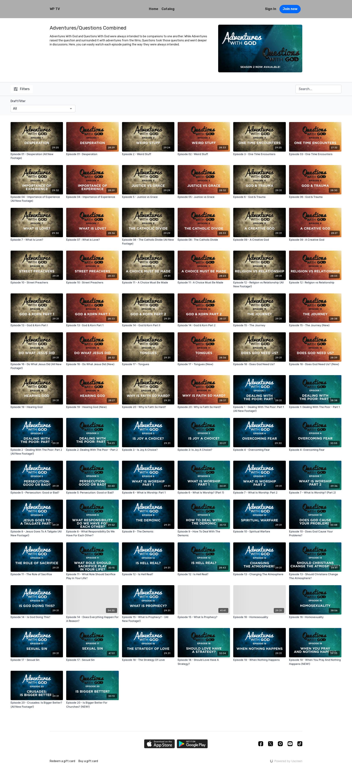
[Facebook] (260, 743)
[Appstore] (159, 743)
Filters (25, 89)
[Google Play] (192, 743)
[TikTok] (299, 743)
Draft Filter (18, 101)
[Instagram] (280, 743)
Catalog (168, 9)
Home (153, 9)
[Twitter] (270, 743)
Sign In (270, 9)
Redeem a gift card (62, 761)
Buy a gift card (88, 761)
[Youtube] (290, 743)
